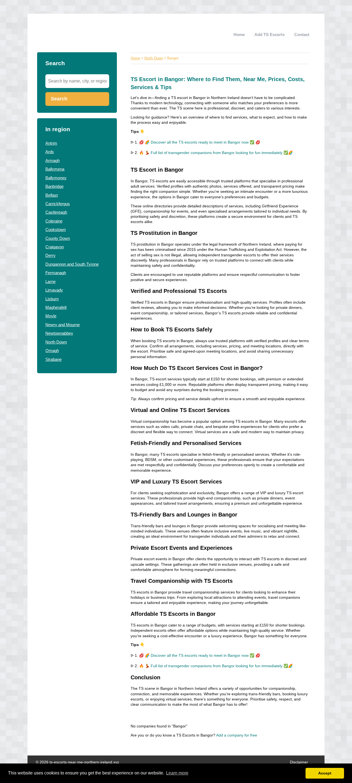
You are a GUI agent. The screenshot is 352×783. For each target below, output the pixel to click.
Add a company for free (236, 735)
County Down (57, 238)
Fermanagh (55, 272)
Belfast (51, 195)
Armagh (52, 160)
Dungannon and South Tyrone (72, 264)
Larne (50, 281)
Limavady (54, 290)
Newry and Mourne (62, 324)
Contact (301, 34)
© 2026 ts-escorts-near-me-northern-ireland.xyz (77, 762)
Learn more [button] (177, 773)
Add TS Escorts (269, 34)
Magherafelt (56, 307)
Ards (49, 151)
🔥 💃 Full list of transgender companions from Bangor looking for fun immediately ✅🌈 (216, 153)
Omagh (52, 350)
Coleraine (53, 221)
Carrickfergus (57, 203)
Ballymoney (56, 177)
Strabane (53, 359)
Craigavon (54, 246)
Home (239, 34)
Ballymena (54, 169)
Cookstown (55, 229)
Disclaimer (299, 762)
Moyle (50, 316)
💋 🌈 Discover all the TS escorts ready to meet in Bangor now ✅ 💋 (199, 142)
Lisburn (52, 298)
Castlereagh (56, 212)
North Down (56, 342)
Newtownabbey (59, 333)
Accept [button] (324, 773)
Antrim (51, 143)
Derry (50, 255)
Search (59, 98)
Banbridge (54, 186)
